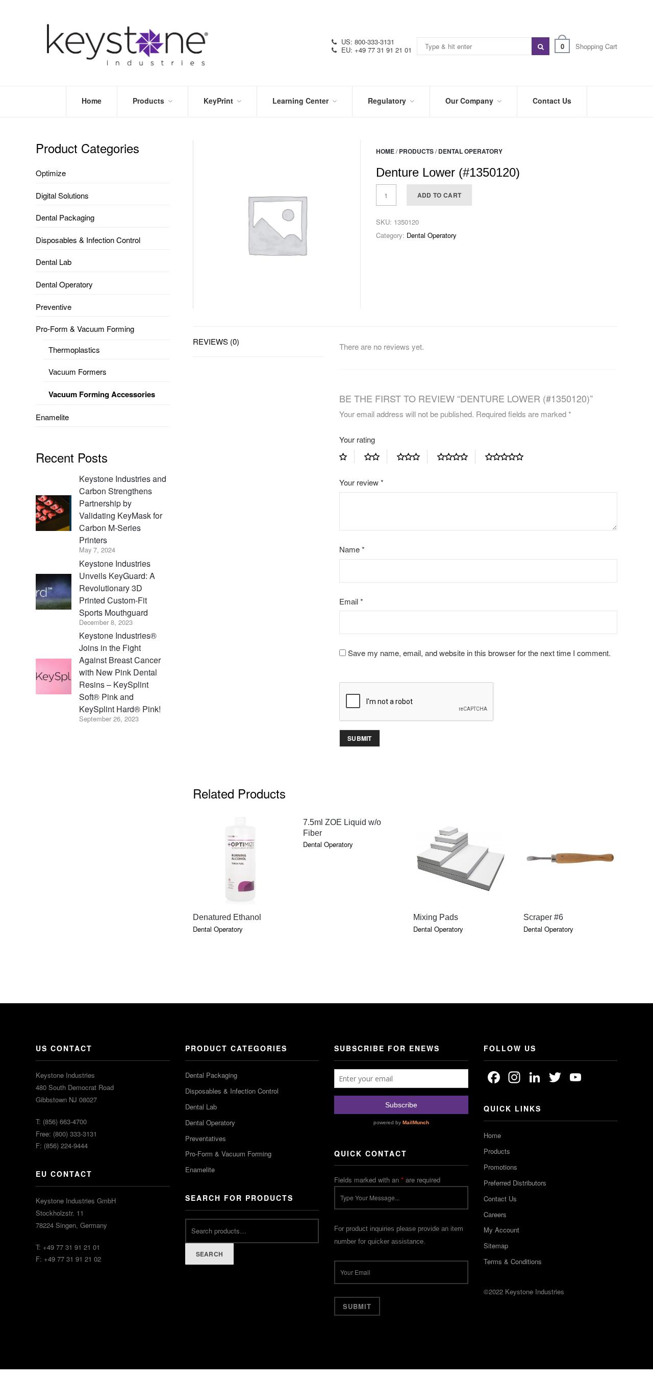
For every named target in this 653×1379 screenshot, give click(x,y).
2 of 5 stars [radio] (375, 457)
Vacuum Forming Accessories (101, 394)
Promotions (500, 1167)
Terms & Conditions (513, 1261)
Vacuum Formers (77, 371)
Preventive (53, 306)
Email (351, 601)
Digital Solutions (62, 195)
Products (416, 151)
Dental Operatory (470, 151)
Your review (361, 482)
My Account (501, 1230)
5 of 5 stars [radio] (508, 457)
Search (209, 1254)
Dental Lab (53, 261)
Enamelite (52, 417)
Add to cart (439, 195)
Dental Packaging (65, 217)
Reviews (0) (216, 341)
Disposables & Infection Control (88, 239)
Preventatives (205, 1138)
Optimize (51, 172)
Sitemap (496, 1245)
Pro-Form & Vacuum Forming (85, 328)
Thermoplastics (74, 349)
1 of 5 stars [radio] (347, 457)
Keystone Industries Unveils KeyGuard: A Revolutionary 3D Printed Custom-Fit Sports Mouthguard (117, 588)
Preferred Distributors (515, 1183)
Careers (495, 1214)
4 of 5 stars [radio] (456, 457)
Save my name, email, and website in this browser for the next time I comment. (479, 652)
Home (385, 151)
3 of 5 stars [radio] (412, 457)
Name (352, 549)
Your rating (357, 439)
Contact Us (500, 1198)
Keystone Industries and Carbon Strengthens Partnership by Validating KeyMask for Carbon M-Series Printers (122, 509)
